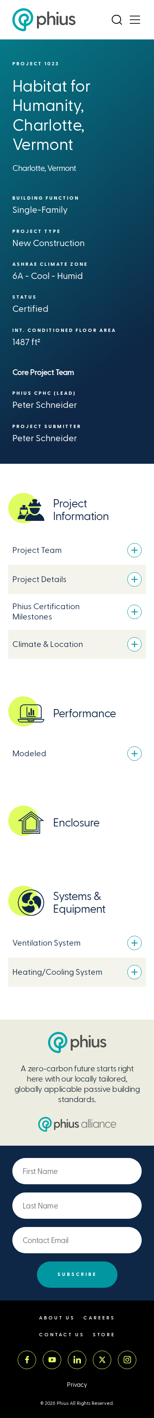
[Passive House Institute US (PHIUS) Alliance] (77, 1124)
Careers (99, 1318)
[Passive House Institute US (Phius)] (44, 19)
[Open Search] (117, 20)
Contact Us (62, 1334)
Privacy (77, 1384)
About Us (57, 1318)
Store (104, 1334)
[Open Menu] (135, 20)
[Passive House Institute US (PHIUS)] (77, 1042)
